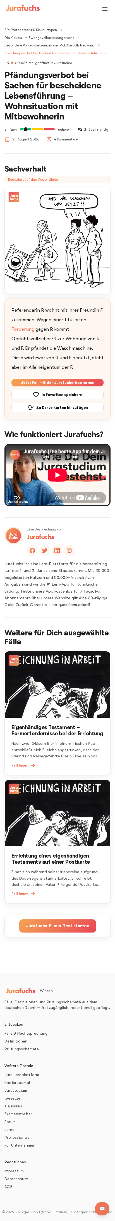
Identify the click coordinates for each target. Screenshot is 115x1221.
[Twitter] (44, 550)
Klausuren (13, 1106)
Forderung (22, 329)
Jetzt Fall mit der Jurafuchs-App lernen (57, 383)
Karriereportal (17, 1082)
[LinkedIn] (57, 550)
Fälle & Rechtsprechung (25, 1033)
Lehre (9, 1129)
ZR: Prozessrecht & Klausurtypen (30, 30)
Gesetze (12, 1098)
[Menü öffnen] (105, 9)
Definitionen (15, 1041)
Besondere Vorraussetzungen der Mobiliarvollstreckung (49, 45)
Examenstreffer (18, 1114)
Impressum (14, 1171)
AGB (8, 1186)
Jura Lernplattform (21, 1074)
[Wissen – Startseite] (22, 8)
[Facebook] (32, 550)
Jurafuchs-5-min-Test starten (57, 925)
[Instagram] (69, 550)
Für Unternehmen (19, 1145)
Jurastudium (15, 1090)
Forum (10, 1121)
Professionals (17, 1137)
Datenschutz (16, 1179)
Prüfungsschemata (21, 1049)
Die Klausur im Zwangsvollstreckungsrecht (39, 38)
